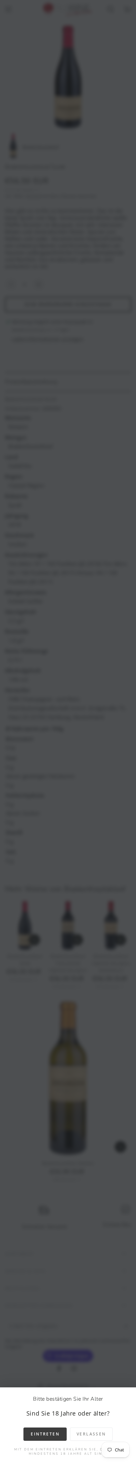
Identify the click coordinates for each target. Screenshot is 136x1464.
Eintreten (45, 1434)
